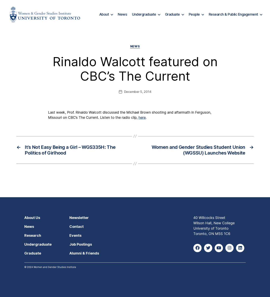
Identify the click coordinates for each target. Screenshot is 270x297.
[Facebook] (197, 248)
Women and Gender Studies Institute (55, 267)
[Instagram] (229, 248)
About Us (32, 218)
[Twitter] (208, 248)
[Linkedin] (240, 248)
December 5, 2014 (137, 92)
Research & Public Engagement (233, 14)
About (104, 14)
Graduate (172, 14)
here (142, 117)
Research (32, 235)
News (122, 14)
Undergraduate (144, 14)
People (194, 14)
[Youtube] (219, 248)
